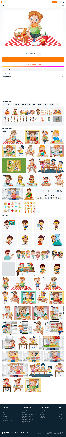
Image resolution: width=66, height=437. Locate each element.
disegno (24, 104)
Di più (30, 2)
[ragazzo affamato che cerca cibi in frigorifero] (12, 194)
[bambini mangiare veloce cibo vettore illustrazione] (42, 269)
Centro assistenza (43, 410)
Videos (17, 2)
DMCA (23, 412)
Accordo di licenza (26, 410)
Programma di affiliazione (27, 414)
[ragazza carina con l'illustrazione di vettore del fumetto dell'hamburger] (57, 254)
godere (45, 104)
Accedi (59, 2)
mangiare (52, 104)
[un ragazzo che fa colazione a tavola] (9, 151)
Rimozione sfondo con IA (8, 425)
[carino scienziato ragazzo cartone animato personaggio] (9, 224)
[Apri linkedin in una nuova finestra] (19, 432)
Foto (12, 2)
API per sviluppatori (7, 420)
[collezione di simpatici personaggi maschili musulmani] (8, 269)
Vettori (5, 2)
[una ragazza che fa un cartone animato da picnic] (13, 137)
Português (60, 414)
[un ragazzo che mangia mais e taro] (5, 297)
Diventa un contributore (42, 417)
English (59, 410)
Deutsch (59, 416)
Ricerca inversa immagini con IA (8, 422)
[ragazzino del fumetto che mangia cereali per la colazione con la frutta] (57, 137)
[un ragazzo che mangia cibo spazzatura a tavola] (32, 137)
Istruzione (5, 418)
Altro (59, 420)
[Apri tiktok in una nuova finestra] (23, 432)
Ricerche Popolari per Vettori (26, 417)
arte (34, 104)
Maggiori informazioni (7, 76)
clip (29, 104)
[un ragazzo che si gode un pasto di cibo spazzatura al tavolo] (32, 165)
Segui (38, 54)
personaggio (16, 104)
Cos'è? (11, 73)
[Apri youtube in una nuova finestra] (27, 432)
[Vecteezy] (2, 2)
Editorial (24, 2)
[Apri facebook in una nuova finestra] (15, 432)
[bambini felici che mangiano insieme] (51, 165)
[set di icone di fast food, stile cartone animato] (30, 207)
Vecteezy (5, 412)
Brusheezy (5, 410)
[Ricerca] (59, 5)
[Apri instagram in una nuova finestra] (17, 432)
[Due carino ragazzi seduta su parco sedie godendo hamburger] (25, 269)
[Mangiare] (20, 180)
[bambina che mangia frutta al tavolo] (42, 151)
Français (59, 418)
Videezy (4, 414)
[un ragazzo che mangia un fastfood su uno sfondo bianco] (20, 151)
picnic (58, 104)
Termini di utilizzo (40, 433)
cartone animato (7, 104)
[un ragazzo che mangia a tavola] (30, 151)
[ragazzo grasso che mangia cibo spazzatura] (29, 194)
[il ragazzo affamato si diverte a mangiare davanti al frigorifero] (57, 313)
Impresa (5, 416)
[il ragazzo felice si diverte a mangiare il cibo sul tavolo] (23, 343)
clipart (39, 104)
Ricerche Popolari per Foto (26, 420)
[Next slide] (61, 104)
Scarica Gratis (32, 59)
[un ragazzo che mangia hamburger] (37, 283)
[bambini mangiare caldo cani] (8, 254)
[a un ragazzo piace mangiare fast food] (45, 137)
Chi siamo (41, 414)
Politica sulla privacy (48, 433)
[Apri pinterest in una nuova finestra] (21, 432)
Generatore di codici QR (8, 426)
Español (59, 412)
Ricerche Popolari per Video (26, 423)
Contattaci (41, 412)
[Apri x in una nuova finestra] (25, 432)
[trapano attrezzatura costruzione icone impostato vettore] (49, 194)
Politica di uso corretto (57, 433)
